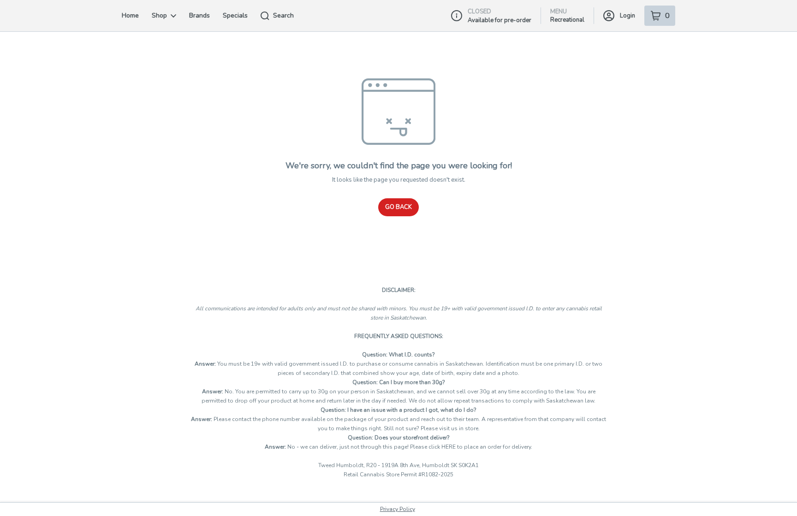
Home (130, 15)
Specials (235, 15)
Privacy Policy (397, 509)
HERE (449, 447)
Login (627, 16)
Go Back (398, 207)
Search (283, 15)
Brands (199, 15)
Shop (159, 15)
